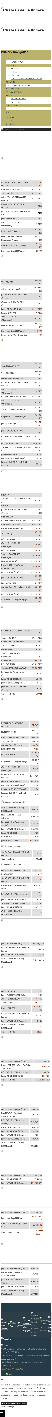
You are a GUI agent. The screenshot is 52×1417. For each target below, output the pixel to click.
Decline (10, 1403)
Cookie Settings (20, 1403)
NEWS (8, 59)
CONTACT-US (11, 105)
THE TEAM (15, 75)
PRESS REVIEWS (17, 62)
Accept (4, 1403)
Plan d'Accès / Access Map (12, 1369)
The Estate (11, 65)
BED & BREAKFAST (13, 89)
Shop (8, 112)
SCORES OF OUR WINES (20, 85)
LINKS (13, 109)
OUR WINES (10, 82)
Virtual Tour (15, 102)
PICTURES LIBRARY (18, 99)
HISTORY (14, 69)
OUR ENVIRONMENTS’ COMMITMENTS (26, 79)
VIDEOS (9, 95)
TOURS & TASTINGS (14, 92)
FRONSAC (15, 72)
